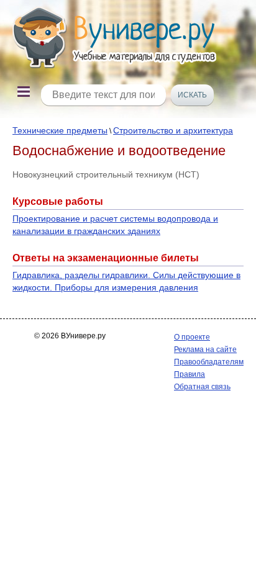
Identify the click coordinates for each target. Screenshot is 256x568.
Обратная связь (202, 386)
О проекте (192, 337)
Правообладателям (209, 362)
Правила (189, 374)
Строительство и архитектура (173, 130)
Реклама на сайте (205, 349)
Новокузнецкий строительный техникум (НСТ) (105, 174)
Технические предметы (59, 130)
